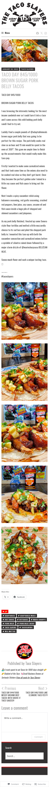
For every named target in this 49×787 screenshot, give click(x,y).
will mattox (10, 631)
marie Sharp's (39, 619)
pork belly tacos (26, 623)
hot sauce (9, 619)
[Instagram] (45, 30)
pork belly (9, 623)
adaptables (10, 616)
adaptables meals (28, 616)
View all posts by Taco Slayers (28, 677)
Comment (38, 737)
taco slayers (10, 627)
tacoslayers (27, 627)
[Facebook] (37, 30)
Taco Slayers (27, 69)
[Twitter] (41, 30)
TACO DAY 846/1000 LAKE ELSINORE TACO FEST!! (37, 691)
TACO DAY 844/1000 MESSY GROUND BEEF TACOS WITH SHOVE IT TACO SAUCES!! (11, 694)
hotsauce (23, 619)
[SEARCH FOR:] (24, 755)
